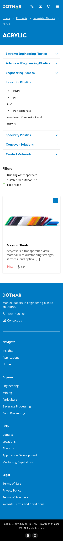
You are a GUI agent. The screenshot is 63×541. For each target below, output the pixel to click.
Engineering (11, 386)
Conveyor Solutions (20, 144)
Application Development (20, 455)
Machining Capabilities (18, 462)
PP (14, 97)
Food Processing (14, 413)
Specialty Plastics (18, 135)
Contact (8, 435)
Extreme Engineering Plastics (26, 54)
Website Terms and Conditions (23, 504)
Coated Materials (18, 154)
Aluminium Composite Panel (24, 117)
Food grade (14, 185)
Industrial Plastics (44, 18)
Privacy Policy (12, 490)
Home (6, 18)
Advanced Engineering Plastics (28, 63)
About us (9, 448)
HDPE (16, 91)
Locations (9, 441)
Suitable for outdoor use (22, 180)
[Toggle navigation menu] (57, 6)
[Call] (32, 6)
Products (21, 18)
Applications (11, 357)
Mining (7, 393)
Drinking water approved (22, 175)
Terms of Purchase (15, 497)
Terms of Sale (12, 483)
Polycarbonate (22, 110)
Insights (8, 351)
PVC (9, 104)
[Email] (40, 6)
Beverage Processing (17, 406)
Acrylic (11, 123)
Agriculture (10, 399)
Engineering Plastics (20, 73)
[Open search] (49, 6)
